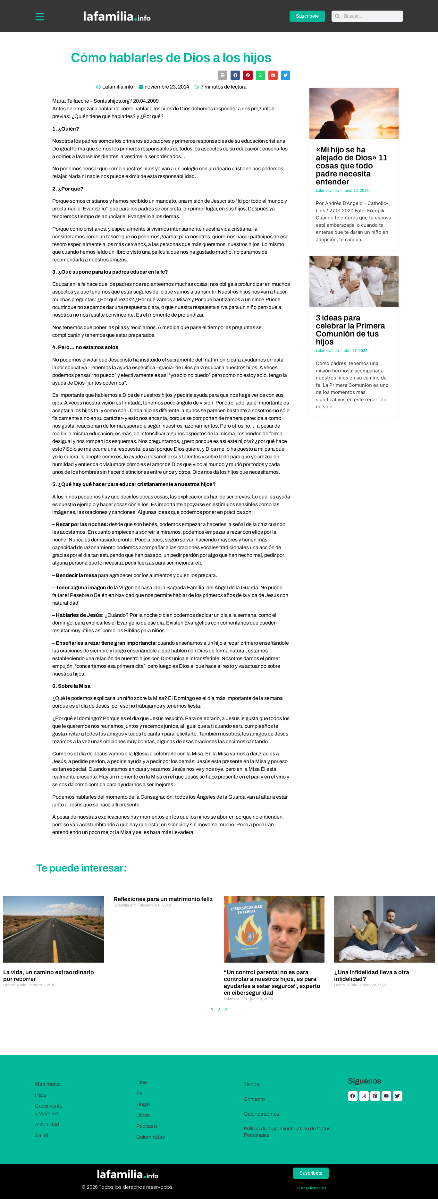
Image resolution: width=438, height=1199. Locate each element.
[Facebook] (353, 1096)
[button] (222, 75)
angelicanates (313, 1188)
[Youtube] (386, 1096)
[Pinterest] (375, 1096)
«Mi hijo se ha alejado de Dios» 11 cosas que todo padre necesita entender (351, 165)
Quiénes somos (261, 1114)
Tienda (251, 1084)
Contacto (254, 1099)
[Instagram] (364, 1096)
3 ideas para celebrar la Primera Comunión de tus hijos (350, 329)
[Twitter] (397, 1096)
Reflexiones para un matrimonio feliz (163, 899)
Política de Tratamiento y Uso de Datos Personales (287, 1132)
